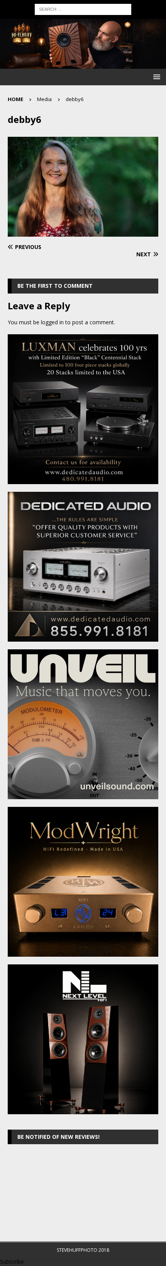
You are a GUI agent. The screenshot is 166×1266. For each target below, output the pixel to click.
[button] (155, 77)
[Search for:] (83, 8)
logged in (52, 322)
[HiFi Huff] (83, 64)
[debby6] (83, 232)
